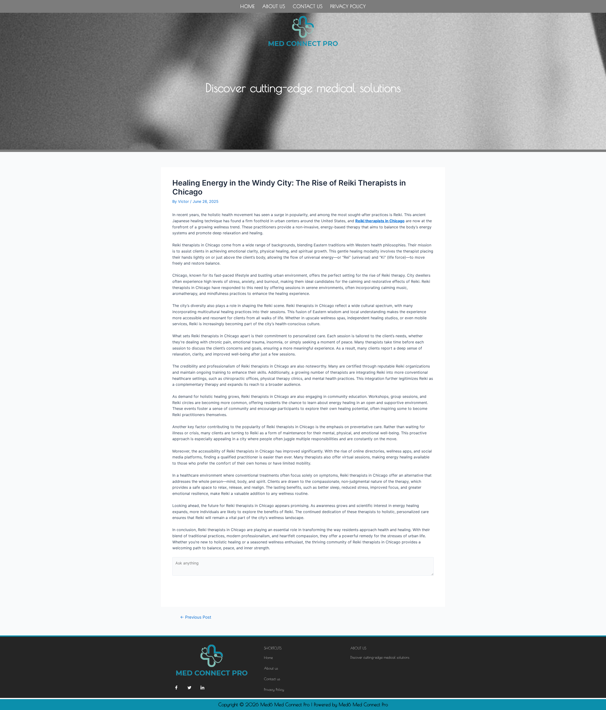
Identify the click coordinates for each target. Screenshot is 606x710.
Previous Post (195, 617)
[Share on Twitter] (189, 687)
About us (273, 6)
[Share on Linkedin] (202, 687)
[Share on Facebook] (176, 687)
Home (247, 6)
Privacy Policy (348, 6)
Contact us (308, 6)
